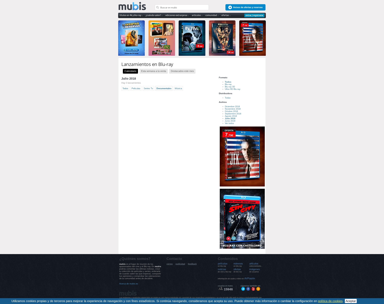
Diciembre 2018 (232, 106)
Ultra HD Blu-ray (232, 89)
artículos (255, 264)
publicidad (180, 264)
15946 (228, 289)
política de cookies (330, 301)
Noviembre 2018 (233, 109)
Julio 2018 (230, 118)
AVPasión (236, 278)
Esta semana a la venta (153, 71)
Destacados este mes (182, 71)
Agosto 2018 (231, 116)
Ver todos (229, 123)
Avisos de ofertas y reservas (248, 7)
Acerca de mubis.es (128, 283)
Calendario (130, 71)
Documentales (163, 88)
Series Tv (148, 88)
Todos (125, 88)
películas (222, 264)
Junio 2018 (230, 121)
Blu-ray (228, 84)
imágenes (254, 270)
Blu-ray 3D (230, 86)
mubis (132, 6)
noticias (224, 270)
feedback (192, 264)
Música (178, 88)
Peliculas (136, 88)
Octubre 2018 (231, 111)
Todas (228, 98)
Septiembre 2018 (233, 113)
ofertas (238, 270)
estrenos (238, 264)
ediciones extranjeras (176, 15)
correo (169, 264)
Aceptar (351, 301)
